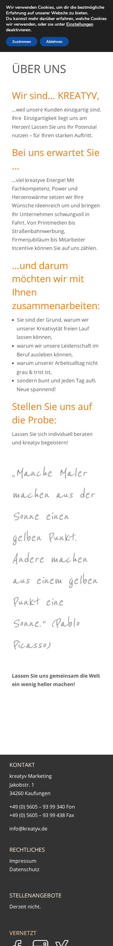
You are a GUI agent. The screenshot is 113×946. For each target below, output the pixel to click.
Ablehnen (54, 41)
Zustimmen (21, 41)
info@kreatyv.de (28, 828)
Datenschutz (24, 869)
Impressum (22, 860)
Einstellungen (79, 24)
